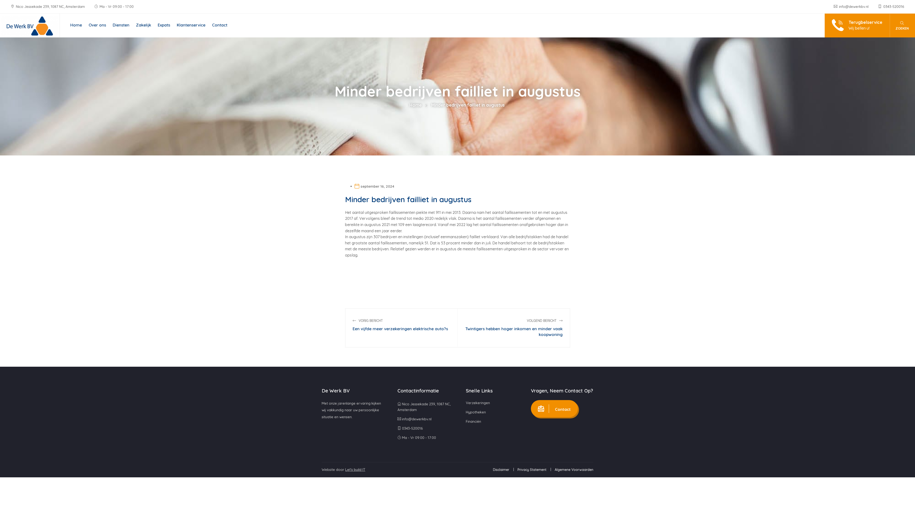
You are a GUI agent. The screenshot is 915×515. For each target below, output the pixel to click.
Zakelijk (143, 24)
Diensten (121, 24)
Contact (219, 24)
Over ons (97, 24)
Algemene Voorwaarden (574, 470)
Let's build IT (355, 469)
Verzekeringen (478, 403)
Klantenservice (191, 24)
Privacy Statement (532, 470)
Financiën (473, 421)
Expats (164, 24)
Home (76, 24)
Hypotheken (476, 412)
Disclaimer (501, 470)
